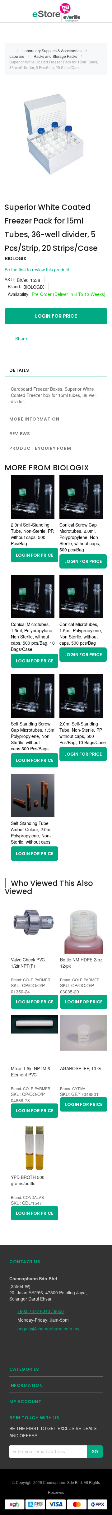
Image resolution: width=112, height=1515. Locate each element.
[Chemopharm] (56, 12)
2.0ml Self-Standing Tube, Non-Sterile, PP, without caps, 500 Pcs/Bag (32, 534)
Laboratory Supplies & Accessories (52, 50)
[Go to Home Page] (11, 50)
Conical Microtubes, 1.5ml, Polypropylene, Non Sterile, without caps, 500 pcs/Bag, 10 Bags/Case (33, 636)
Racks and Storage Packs (56, 56)
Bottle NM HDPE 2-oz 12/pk (81, 963)
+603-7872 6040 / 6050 (40, 1311)
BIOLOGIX (15, 258)
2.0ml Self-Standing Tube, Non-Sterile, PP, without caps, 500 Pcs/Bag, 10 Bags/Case (82, 733)
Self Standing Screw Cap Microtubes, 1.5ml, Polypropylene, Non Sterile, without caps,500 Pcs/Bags (34, 736)
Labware (17, 56)
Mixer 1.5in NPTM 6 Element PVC (30, 1072)
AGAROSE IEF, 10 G (80, 1068)
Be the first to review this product (37, 269)
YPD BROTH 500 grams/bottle (27, 1180)
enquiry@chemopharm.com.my (48, 1328)
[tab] (56, 369)
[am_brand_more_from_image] (32, 517)
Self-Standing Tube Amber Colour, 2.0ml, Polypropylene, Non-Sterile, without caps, (32, 832)
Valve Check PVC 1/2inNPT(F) (28, 963)
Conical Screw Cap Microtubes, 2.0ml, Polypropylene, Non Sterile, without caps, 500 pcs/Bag (79, 537)
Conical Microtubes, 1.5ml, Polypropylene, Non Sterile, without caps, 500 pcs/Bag (80, 633)
